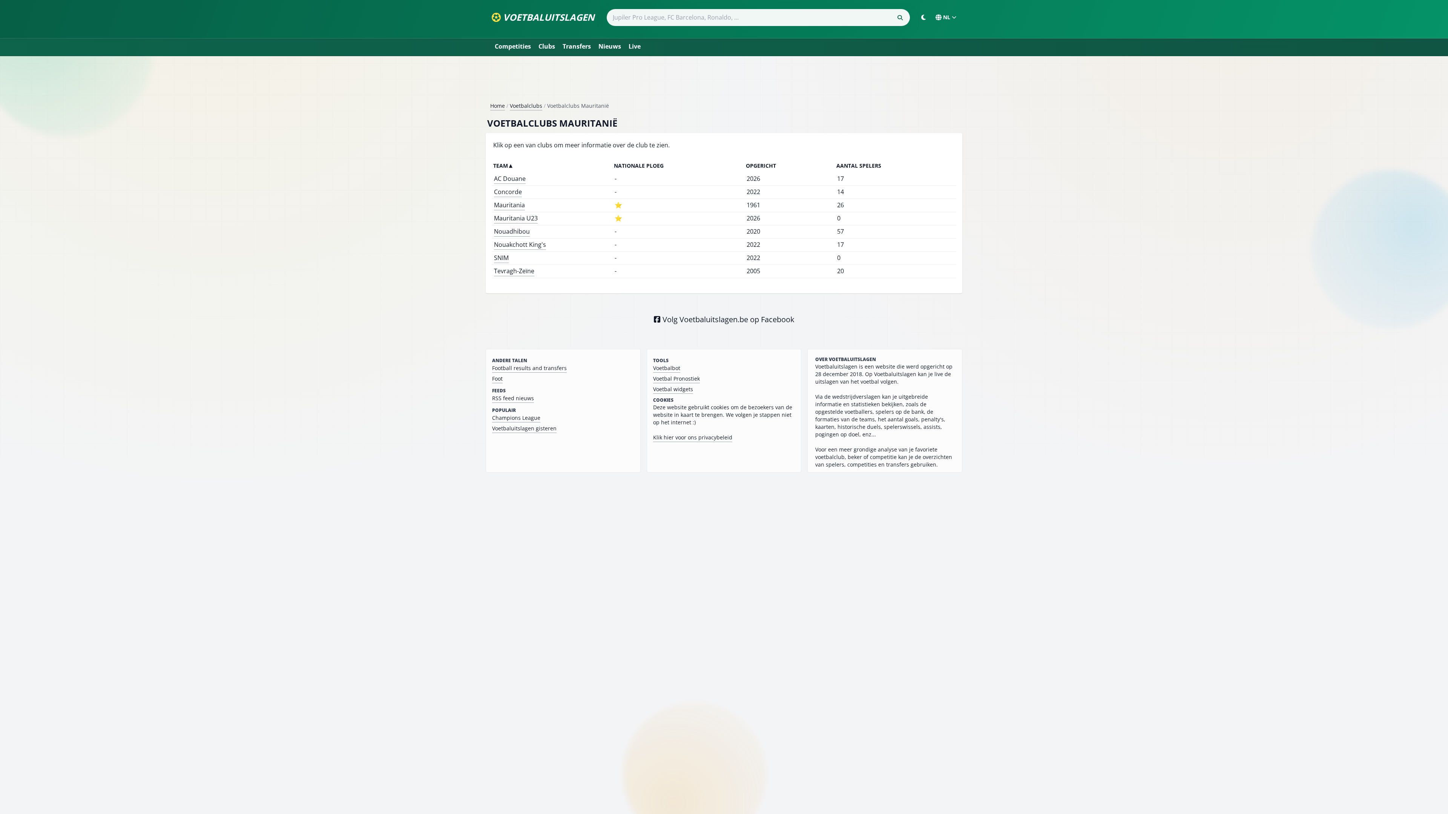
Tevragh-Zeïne (514, 271)
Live (635, 46)
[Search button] (900, 17)
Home (497, 105)
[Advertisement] (724, 82)
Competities (513, 46)
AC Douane (510, 178)
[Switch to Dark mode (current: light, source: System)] (923, 17)
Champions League (516, 417)
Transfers (577, 46)
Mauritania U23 (516, 218)
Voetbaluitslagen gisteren (524, 428)
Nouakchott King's (520, 244)
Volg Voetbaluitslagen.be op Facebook (728, 319)
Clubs (546, 46)
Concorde (508, 192)
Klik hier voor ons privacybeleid (692, 437)
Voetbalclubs (526, 105)
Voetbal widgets (673, 389)
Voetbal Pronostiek (676, 378)
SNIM (501, 258)
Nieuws (609, 46)
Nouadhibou (512, 231)
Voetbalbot (666, 368)
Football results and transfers (529, 368)
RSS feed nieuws (513, 398)
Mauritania (509, 205)
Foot (497, 378)
